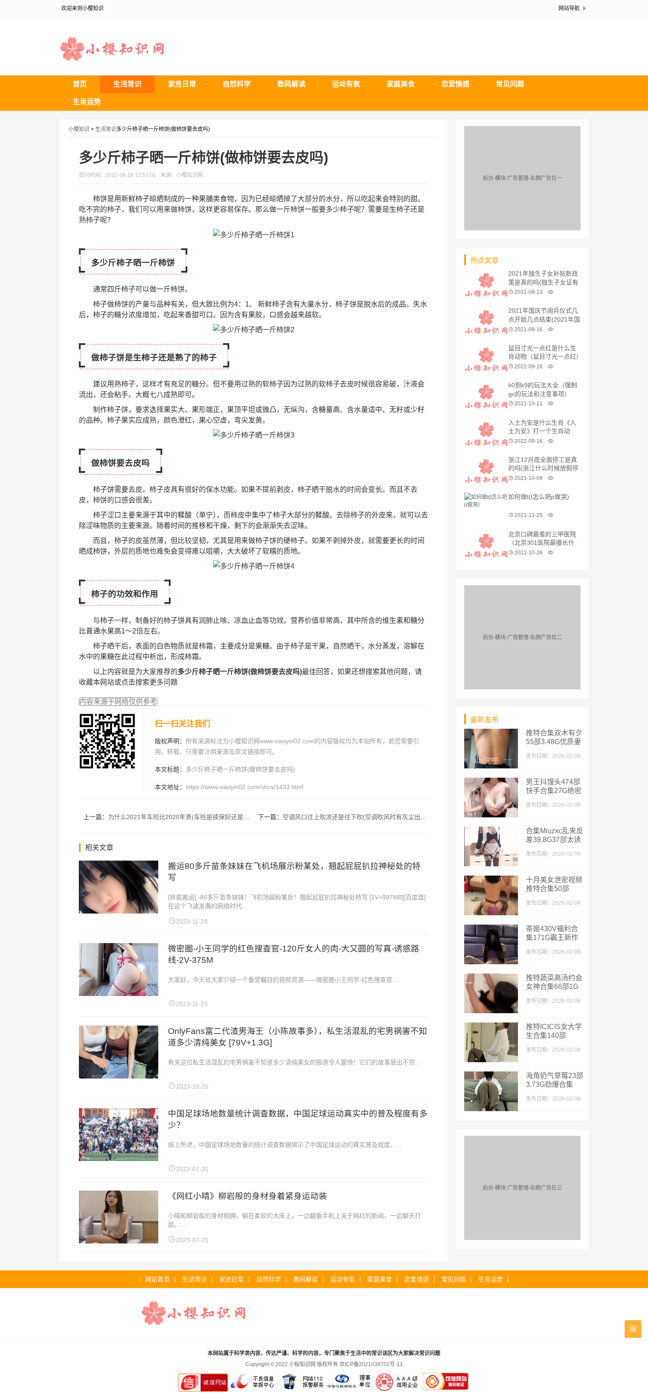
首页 (80, 84)
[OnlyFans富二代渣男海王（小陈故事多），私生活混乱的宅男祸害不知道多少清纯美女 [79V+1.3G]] (118, 1076)
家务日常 (182, 84)
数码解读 (291, 84)
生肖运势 (87, 101)
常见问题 (510, 84)
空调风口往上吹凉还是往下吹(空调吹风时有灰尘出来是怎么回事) (371, 816)
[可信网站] (445, 1390)
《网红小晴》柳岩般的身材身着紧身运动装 (247, 1196)
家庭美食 (401, 84)
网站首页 (157, 1279)
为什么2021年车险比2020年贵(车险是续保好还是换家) (183, 816)
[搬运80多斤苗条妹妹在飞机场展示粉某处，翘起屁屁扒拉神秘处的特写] (118, 911)
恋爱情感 (455, 84)
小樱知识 (78, 129)
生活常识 (127, 84)
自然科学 (237, 84)
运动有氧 (346, 84)
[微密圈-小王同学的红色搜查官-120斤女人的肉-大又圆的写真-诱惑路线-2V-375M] (118, 993)
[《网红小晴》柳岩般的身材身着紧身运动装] (118, 1241)
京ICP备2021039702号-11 (371, 1364)
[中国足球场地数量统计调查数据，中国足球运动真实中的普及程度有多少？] (118, 1158)
